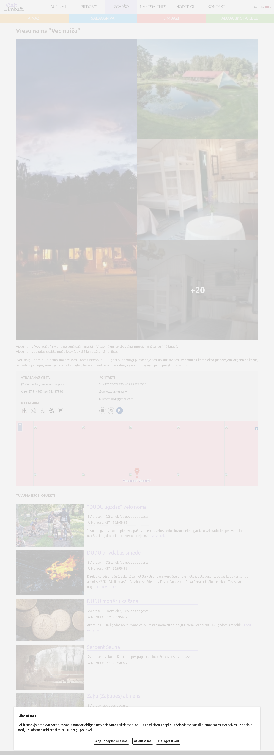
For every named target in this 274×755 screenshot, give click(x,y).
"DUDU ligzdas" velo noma (117, 507)
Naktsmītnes (153, 7)
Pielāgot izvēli (168, 741)
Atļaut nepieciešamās (111, 741)
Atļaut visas (142, 741)
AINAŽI (34, 18)
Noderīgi (185, 7)
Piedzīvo (89, 7)
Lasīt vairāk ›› (157, 536)
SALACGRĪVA (102, 18)
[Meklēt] (255, 7)
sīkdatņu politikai (79, 730)
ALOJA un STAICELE (239, 18)
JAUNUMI (57, 7)
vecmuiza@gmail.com (118, 399)
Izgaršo (121, 7)
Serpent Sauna (103, 647)
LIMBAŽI (171, 18)
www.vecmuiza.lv (115, 391)
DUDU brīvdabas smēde (114, 552)
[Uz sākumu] (13, 7)
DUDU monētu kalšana (112, 601)
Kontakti (217, 7)
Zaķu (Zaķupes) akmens (114, 696)
